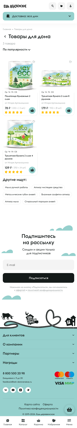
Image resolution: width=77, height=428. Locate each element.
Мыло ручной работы (16, 187)
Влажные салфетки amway (55, 194)
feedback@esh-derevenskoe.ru (17, 382)
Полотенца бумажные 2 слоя (17, 97)
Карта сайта (32, 404)
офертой (20, 290)
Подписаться (38, 278)
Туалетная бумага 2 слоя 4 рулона (19, 157)
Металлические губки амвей (20, 194)
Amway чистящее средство (48, 187)
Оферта (48, 404)
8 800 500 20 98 (14, 373)
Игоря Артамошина (18, 103)
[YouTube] (13, 390)
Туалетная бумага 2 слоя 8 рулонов (55, 97)
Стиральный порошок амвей (40, 201)
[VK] (5, 390)
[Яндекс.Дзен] (20, 390)
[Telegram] (28, 390)
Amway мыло (12, 201)
